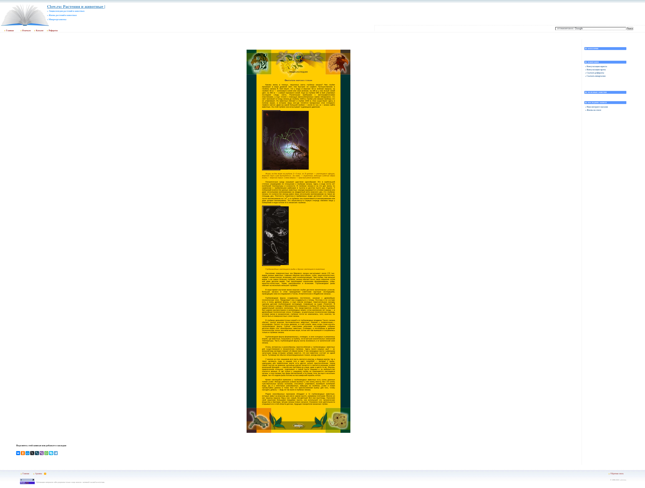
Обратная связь (617, 473)
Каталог (40, 30)
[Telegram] (56, 453)
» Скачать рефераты (594, 72)
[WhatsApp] (46, 453)
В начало (26, 30)
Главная (10, 30)
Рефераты (53, 30)
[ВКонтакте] (18, 453)
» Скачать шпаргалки (595, 75)
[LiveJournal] (37, 453)
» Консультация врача (595, 69)
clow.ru (623, 480)
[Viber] (42, 453)
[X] (32, 453)
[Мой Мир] (28, 453)
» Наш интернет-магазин (596, 106)
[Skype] (51, 453)
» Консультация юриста (596, 66)
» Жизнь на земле (593, 110)
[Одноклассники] (23, 453)
